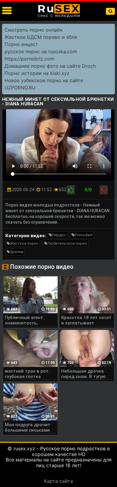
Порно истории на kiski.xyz (37, 73)
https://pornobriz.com (29, 59)
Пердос (59, 235)
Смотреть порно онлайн (33, 30)
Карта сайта (58, 481)
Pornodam (84, 235)
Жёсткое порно (24, 243)
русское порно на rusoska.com (40, 51)
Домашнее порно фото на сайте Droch (50, 66)
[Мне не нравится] (104, 189)
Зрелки (16, 252)
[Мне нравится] (71, 189)
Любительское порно (67, 243)
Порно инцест (21, 44)
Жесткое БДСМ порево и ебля (40, 37)
